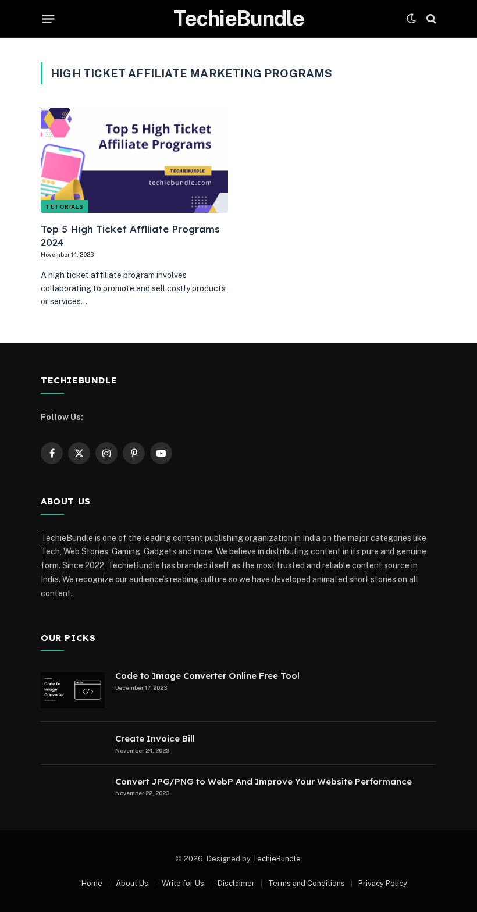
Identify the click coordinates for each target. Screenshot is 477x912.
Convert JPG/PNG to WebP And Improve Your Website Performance (263, 781)
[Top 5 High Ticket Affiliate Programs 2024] (134, 160)
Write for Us (183, 883)
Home (91, 883)
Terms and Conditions (306, 883)
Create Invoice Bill (155, 738)
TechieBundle (276, 858)
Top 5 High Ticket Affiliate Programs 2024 (130, 235)
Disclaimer (236, 883)
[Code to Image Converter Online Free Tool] (73, 690)
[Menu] (48, 18)
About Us (132, 883)
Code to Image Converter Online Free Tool (207, 675)
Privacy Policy (382, 883)
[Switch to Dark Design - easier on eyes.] (411, 18)
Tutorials (64, 206)
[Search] (430, 19)
